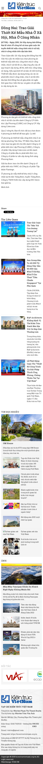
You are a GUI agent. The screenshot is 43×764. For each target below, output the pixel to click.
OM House (8, 443)
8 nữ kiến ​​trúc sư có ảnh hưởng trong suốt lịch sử (30, 542)
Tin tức (25, 18)
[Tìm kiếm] (39, 8)
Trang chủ (4, 18)
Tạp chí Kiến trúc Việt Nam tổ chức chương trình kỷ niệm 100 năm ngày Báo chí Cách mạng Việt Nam (30, 463)
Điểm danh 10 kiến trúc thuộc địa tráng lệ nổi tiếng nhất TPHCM (30, 620)
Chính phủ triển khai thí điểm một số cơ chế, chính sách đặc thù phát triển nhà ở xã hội (30, 479)
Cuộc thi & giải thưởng (15, 18)
